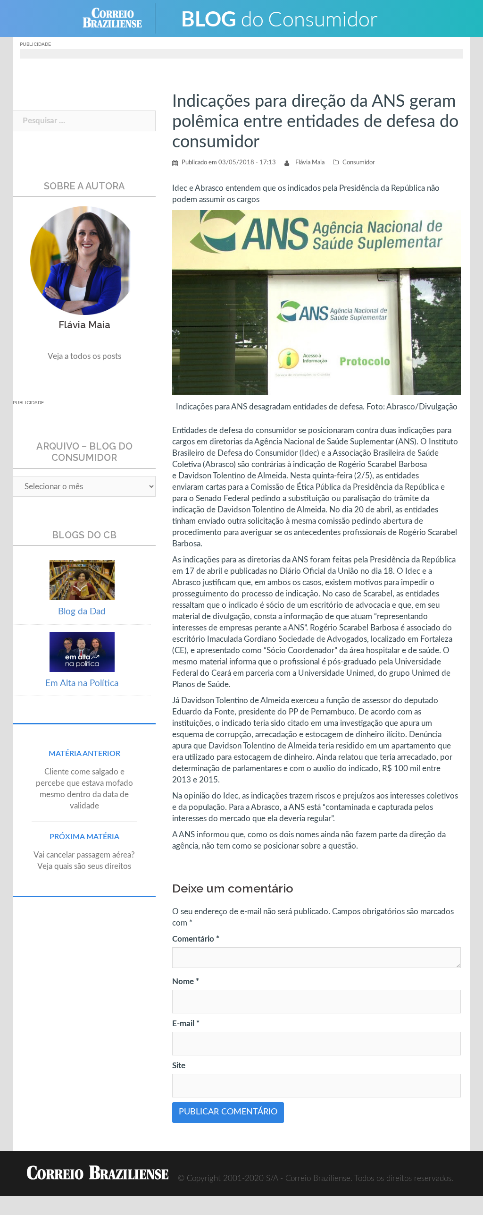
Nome (185, 981)
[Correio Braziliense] (120, 18)
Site (178, 1066)
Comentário (195, 939)
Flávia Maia (310, 163)
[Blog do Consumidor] (279, 18)
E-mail (186, 1024)
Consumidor (358, 163)
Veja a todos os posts (84, 356)
